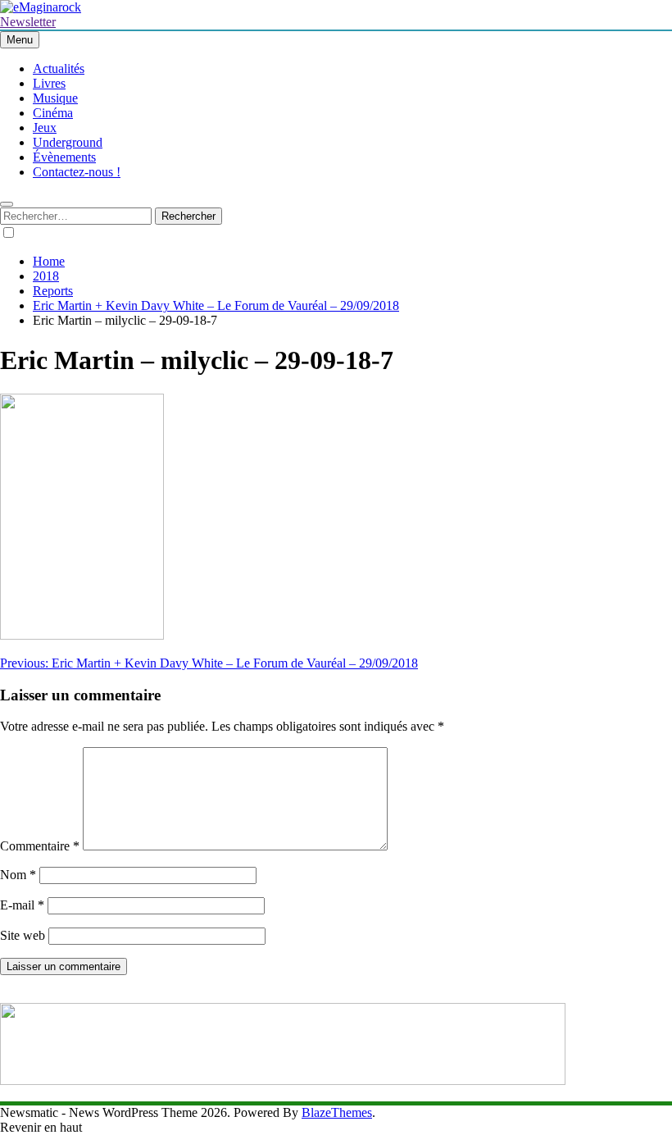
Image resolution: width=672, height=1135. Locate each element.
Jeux (45, 127)
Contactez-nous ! (76, 172)
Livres (49, 83)
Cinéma (53, 113)
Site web (22, 935)
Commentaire (39, 846)
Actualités (58, 68)
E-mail (22, 905)
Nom (18, 875)
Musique (55, 98)
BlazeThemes (337, 1112)
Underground (67, 142)
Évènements (64, 157)
